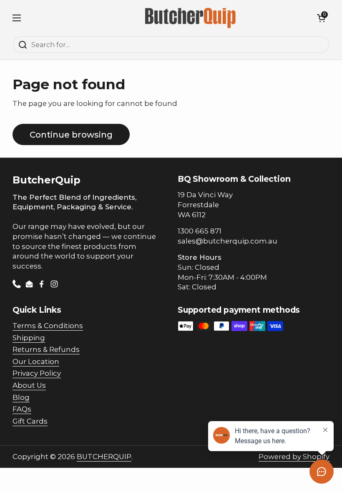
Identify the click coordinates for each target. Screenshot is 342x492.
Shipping (29, 338)
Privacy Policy (37, 373)
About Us (29, 385)
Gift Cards (30, 421)
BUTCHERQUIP (104, 456)
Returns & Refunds (46, 349)
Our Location (36, 361)
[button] (321, 18)
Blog (21, 397)
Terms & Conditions (48, 325)
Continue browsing (71, 134)
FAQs (22, 409)
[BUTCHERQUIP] (191, 18)
